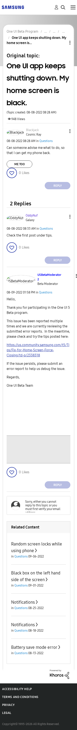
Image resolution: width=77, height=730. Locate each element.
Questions (46, 141)
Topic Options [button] (62, 42)
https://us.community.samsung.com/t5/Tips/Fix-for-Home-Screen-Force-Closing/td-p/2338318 (38, 350)
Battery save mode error (34, 647)
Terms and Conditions (20, 697)
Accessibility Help (17, 689)
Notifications (23, 602)
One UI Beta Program (22, 31)
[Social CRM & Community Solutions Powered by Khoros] (59, 674)
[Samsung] (13, 7)
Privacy (8, 705)
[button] (63, 131)
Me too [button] (19, 164)
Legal (6, 713)
